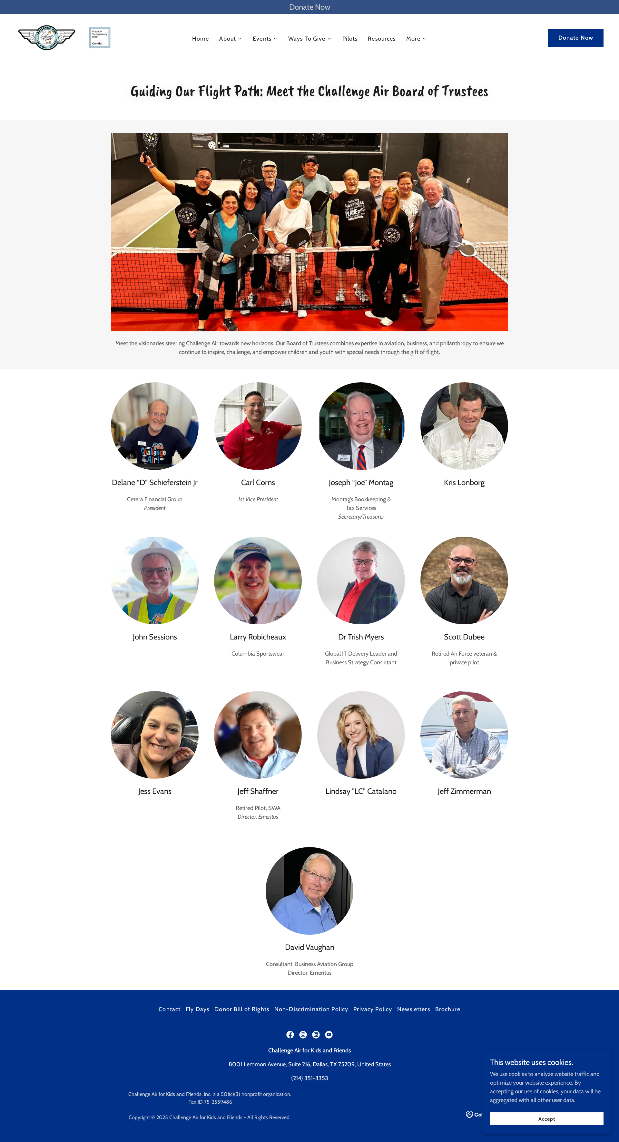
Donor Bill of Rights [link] (241, 1009)
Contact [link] (170, 1009)
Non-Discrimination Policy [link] (311, 1009)
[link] (66, 37)
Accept (546, 1119)
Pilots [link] (350, 38)
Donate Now (575, 37)
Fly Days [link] (197, 1009)
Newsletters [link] (413, 1009)
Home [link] (200, 38)
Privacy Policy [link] (372, 1009)
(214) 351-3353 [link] (309, 1078)
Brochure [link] (447, 1009)
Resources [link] (382, 38)
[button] (230, 39)
